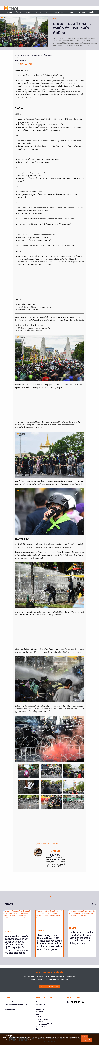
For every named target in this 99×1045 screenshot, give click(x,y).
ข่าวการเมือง (49, 844)
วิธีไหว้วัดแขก (40, 1022)
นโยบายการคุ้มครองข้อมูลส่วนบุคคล (16, 1004)
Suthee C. (55, 855)
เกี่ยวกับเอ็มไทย (10, 1009)
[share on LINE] (31, 64)
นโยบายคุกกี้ (9, 1002)
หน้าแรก (9, 12)
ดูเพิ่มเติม (93, 904)
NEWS (54, 18)
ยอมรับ (84, 1036)
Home (17, 55)
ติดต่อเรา (8, 1007)
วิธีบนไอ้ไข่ (39, 1017)
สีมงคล (38, 1029)
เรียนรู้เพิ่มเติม (86, 1040)
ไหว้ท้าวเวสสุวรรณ (42, 1019)
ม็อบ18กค (58, 844)
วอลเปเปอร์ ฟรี (40, 1026)
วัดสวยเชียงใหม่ (41, 1004)
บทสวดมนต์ (81, 12)
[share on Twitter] (26, 64)
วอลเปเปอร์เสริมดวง (58, 12)
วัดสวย (71, 12)
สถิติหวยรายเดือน (41, 1009)
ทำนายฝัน (19, 12)
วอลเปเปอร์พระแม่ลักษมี (44, 1024)
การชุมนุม (40, 844)
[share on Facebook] (21, 64)
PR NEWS (8, 932)
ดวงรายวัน (39, 1012)
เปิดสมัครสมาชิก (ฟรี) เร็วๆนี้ (49, 986)
